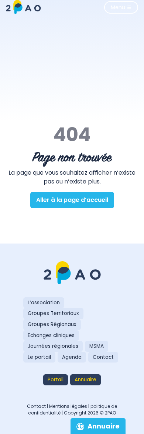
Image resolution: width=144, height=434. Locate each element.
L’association (44, 302)
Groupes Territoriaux (53, 313)
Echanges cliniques (51, 335)
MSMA (96, 346)
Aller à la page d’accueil (72, 200)
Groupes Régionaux (52, 324)
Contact (103, 357)
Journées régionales (53, 346)
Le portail (39, 357)
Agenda (72, 357)
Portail (56, 379)
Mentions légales (68, 406)
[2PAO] (72, 273)
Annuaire (85, 379)
